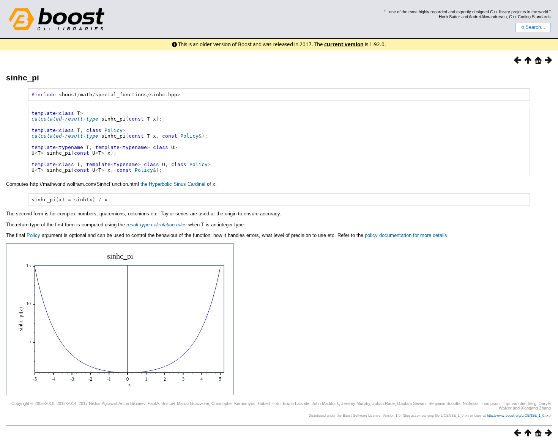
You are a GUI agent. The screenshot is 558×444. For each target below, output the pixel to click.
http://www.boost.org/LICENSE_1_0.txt (518, 415)
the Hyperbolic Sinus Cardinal (172, 184)
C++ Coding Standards (530, 16)
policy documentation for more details (406, 235)
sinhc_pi (22, 77)
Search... (535, 27)
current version (344, 44)
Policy (113, 130)
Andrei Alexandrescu (488, 16)
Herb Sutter (449, 16)
